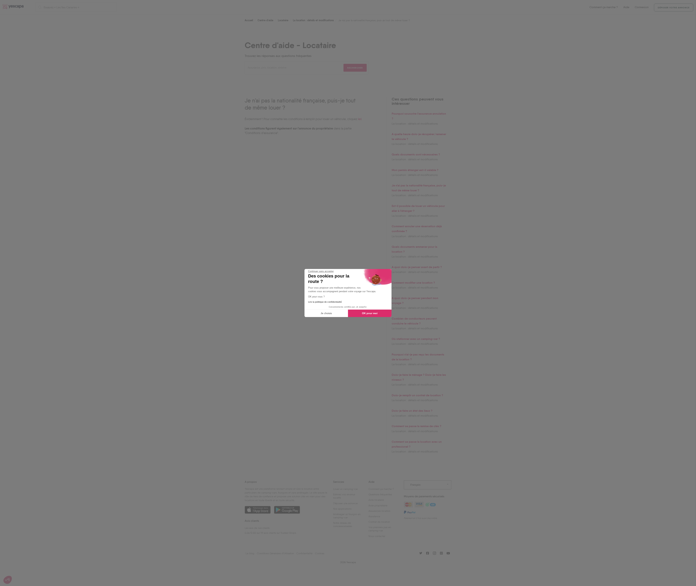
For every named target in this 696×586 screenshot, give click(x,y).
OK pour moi (370, 313)
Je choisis (326, 313)
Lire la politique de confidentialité (325, 302)
